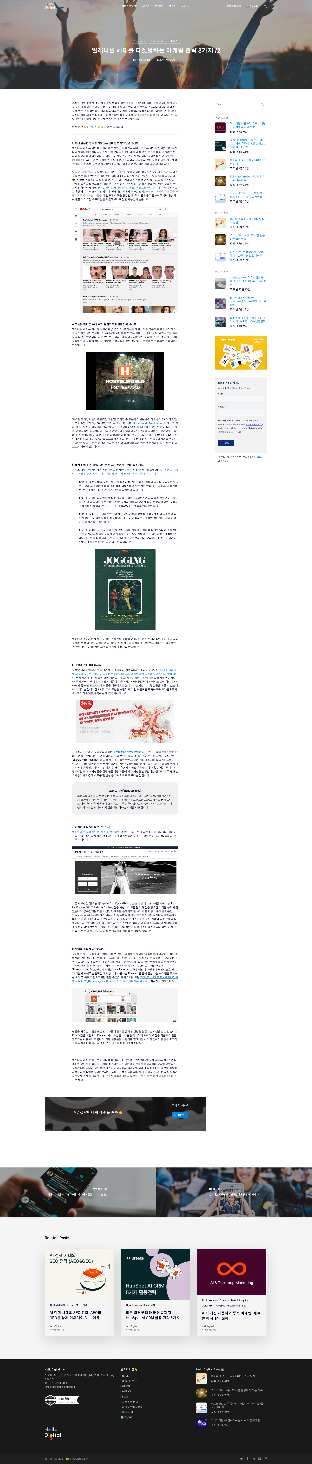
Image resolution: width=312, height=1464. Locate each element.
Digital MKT (158, 41)
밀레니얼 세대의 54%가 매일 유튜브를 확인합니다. (131, 187)
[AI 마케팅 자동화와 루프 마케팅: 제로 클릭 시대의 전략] (231, 1292)
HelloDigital (143, 59)
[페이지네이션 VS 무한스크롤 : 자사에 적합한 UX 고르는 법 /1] (78, 1192)
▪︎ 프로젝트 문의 (129, 1401)
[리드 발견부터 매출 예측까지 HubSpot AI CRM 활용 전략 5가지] (155, 1292)
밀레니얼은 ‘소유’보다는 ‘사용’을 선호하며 (96, 831)
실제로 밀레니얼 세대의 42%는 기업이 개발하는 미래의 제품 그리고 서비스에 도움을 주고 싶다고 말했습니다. (125, 673)
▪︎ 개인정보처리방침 (131, 1407)
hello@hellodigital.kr (63, 1386)
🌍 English (126, 1417)
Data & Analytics (239, 1300)
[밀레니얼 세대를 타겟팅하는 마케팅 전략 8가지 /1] (234, 1192)
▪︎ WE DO (125, 1386)
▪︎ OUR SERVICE (129, 1381)
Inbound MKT (74, 1305)
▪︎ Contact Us (127, 1412)
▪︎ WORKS (125, 1391)
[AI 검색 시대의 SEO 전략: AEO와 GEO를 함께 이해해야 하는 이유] (79, 1292)
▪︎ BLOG (124, 1396)
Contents (139, 41)
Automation (135, 1305)
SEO (85, 1305)
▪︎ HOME (124, 1375)
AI (51, 1305)
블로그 (174, 41)
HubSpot (259, 457)
